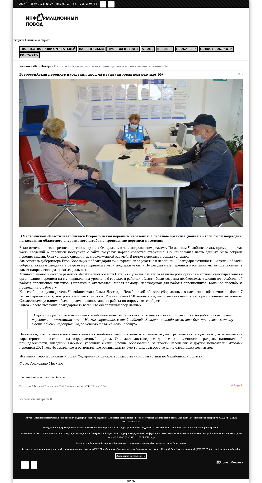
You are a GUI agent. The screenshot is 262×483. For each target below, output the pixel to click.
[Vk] (103, 4)
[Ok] (111, 4)
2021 (36, 66)
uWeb (131, 481)
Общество (37, 386)
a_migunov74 (82, 386)
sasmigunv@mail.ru (230, 449)
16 (55, 66)
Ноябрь (46, 66)
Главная (24, 66)
